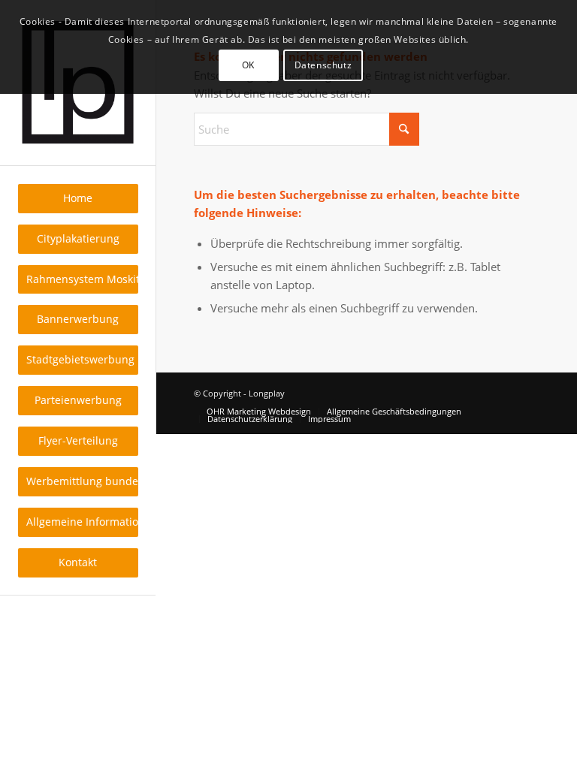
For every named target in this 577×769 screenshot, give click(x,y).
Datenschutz (323, 65)
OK (248, 65)
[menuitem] (78, 199)
